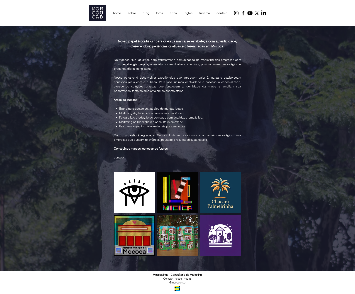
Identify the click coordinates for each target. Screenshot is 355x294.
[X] (257, 13)
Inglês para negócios (171, 126)
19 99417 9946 (182, 278)
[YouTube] (250, 13)
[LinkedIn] (264, 13)
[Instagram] (236, 13)
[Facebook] (243, 13)
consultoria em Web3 (169, 122)
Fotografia (126, 117)
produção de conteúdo (151, 117)
